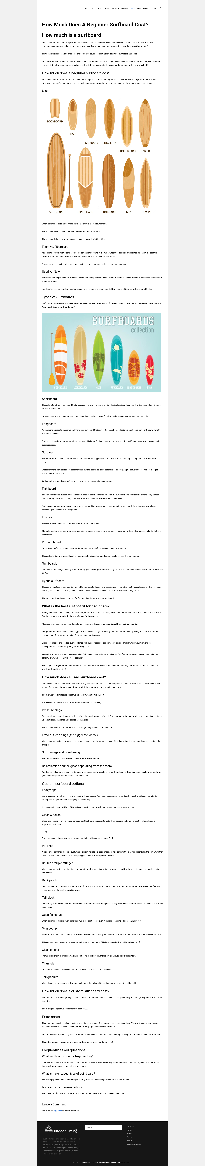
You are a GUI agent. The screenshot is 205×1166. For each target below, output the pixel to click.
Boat (139, 8)
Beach (132, 8)
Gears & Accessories (119, 8)
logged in (58, 1110)
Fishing (129, 1130)
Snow (91, 8)
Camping (130, 1126)
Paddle (146, 8)
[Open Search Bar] (160, 8)
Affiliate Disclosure (134, 1144)
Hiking (129, 1133)
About (129, 1141)
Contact (154, 8)
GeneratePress (126, 1162)
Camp (100, 8)
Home (84, 8)
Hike (107, 8)
